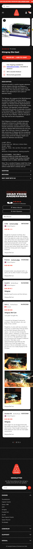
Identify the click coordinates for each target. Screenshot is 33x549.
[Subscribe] (29, 487)
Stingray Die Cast (9, 252)
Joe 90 (4, 515)
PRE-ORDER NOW (19, 1)
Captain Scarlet (6, 502)
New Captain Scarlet (8, 517)
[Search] (4, 6)
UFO (3, 507)
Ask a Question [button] (17, 211)
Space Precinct (6, 520)
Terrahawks (5, 522)
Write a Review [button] (17, 207)
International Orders (13, 67)
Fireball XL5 (5, 512)
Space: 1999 (5, 504)
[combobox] (16, 6)
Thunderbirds (6, 499)
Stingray (4, 509)
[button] (3, 13)
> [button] (19, 442)
